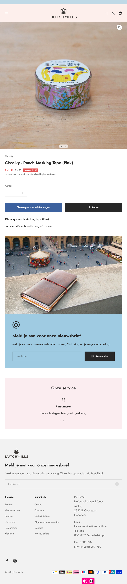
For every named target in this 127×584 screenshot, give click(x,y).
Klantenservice (12, 510)
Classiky (9, 156)
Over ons (39, 510)
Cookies (39, 528)
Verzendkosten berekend (28, 174)
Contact (39, 504)
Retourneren (11, 528)
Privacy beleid (42, 533)
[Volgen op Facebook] (7, 561)
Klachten (9, 533)
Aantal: (8, 186)
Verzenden (10, 522)
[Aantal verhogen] (22, 193)
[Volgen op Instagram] (15, 561)
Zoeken (9, 504)
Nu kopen (93, 207)
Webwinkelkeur (42, 516)
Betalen (9, 516)
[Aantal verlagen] (9, 193)
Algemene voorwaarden (47, 522)
